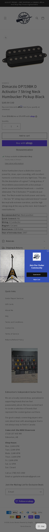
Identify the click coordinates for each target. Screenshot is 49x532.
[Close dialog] (48, 251)
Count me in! (37, 274)
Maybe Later (36, 279)
